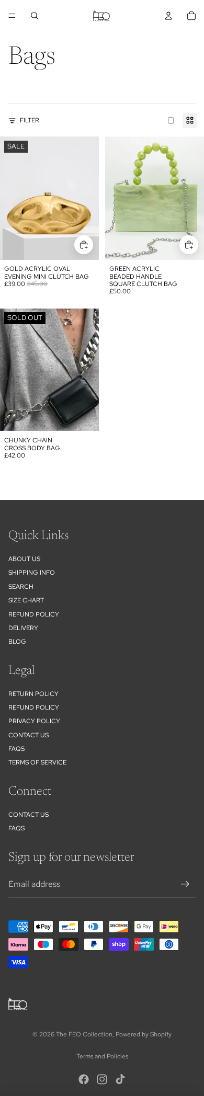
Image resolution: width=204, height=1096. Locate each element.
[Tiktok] (120, 1079)
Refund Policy (33, 707)
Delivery (23, 628)
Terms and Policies (102, 1056)
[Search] (34, 15)
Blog (17, 641)
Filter (29, 120)
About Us (24, 559)
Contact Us (28, 735)
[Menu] (12, 16)
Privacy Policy (34, 721)
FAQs (16, 749)
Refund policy (33, 614)
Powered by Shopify (144, 1034)
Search (20, 587)
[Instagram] (102, 1079)
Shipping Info (31, 572)
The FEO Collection (84, 1034)
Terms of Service (37, 762)
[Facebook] (83, 1079)
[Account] (168, 15)
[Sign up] (185, 884)
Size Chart (26, 600)
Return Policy (33, 694)
